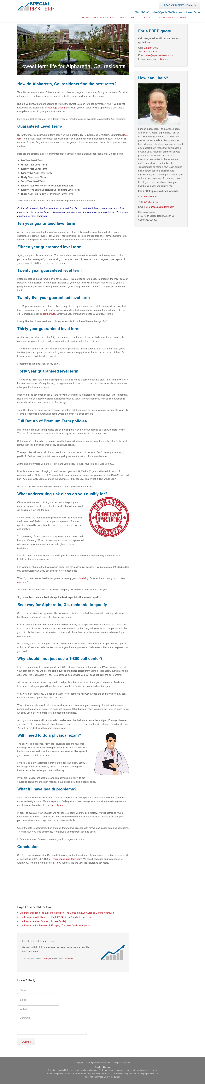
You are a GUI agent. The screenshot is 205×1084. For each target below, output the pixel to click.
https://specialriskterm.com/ (67, 858)
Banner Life (49, 313)
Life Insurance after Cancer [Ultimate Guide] (43, 921)
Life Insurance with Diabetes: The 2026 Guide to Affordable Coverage (56, 917)
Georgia (47, 958)
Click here (164, 59)
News (183, 17)
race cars (22, 582)
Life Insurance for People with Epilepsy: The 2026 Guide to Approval (55, 925)
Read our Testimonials (180, 5)
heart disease (57, 805)
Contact (148, 17)
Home (85, 17)
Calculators (165, 17)
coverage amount (56, 107)
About (134, 17)
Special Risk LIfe (103, 17)
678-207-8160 (142, 12)
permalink (69, 958)
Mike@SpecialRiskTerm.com (167, 12)
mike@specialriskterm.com (159, 55)
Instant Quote (193, 12)
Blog (123, 17)
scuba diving (81, 578)
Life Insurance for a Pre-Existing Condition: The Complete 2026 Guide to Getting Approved (67, 912)
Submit (26, 1041)
